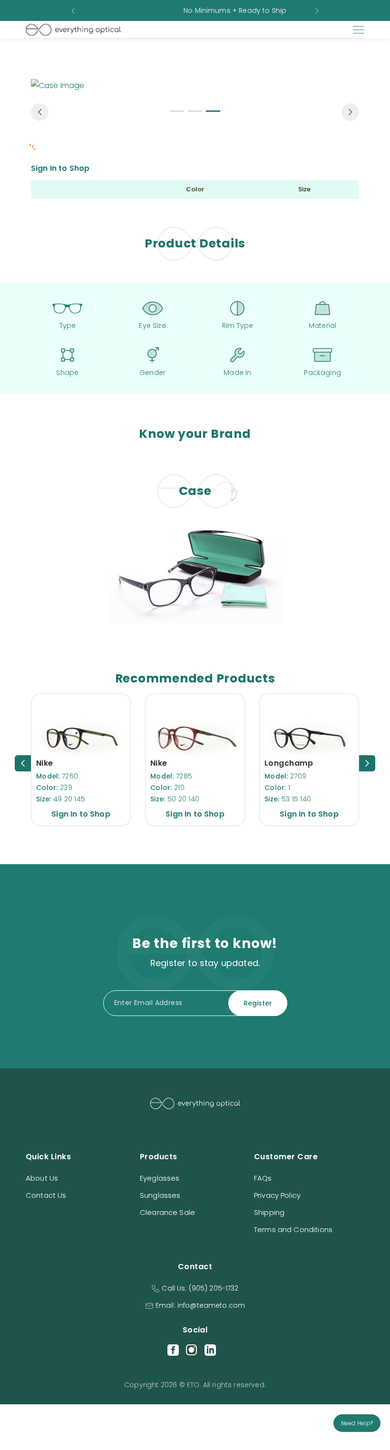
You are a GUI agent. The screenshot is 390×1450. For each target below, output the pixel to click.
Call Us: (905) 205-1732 (200, 1288)
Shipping (269, 1212)
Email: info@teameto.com (200, 1305)
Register (258, 1003)
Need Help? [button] (357, 1423)
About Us (42, 1178)
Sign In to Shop (60, 168)
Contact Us (46, 1195)
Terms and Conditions (293, 1229)
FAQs (263, 1178)
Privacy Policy (277, 1195)
